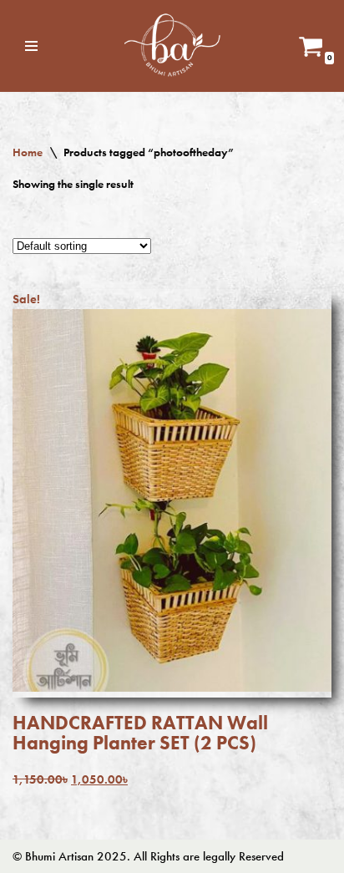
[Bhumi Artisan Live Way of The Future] (172, 46)
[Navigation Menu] (31, 46)
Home (28, 152)
